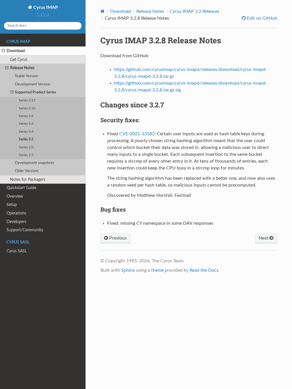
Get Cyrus (18, 60)
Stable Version (26, 76)
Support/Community (25, 230)
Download (16, 51)
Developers (16, 222)
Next (264, 238)
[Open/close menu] (3, 51)
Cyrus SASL (17, 251)
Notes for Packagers (27, 179)
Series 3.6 (26, 123)
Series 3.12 (27, 100)
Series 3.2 (26, 139)
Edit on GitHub (261, 18)
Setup (12, 204)
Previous (117, 238)
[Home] (102, 11)
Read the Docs (204, 270)
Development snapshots (34, 163)
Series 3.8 (26, 116)
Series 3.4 (26, 131)
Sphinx (128, 270)
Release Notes (22, 68)
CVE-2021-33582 (137, 134)
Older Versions (27, 171)
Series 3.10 (27, 108)
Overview (15, 196)
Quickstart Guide (21, 188)
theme (157, 270)
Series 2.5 (26, 155)
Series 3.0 (26, 147)
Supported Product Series (35, 92)
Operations (16, 213)
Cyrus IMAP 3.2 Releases (194, 11)
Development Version (32, 84)
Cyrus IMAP (45, 7)
